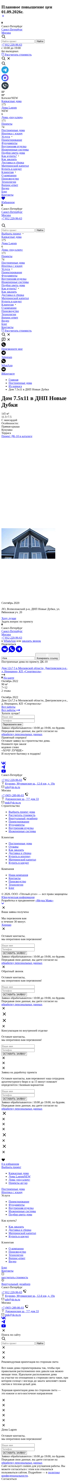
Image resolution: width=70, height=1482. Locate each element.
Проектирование (11, 139)
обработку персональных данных (21, 734)
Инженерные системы (15, 149)
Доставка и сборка (12, 162)
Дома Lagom (9, 107)
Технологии (8, 181)
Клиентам (7, 172)
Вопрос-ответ (9, 185)
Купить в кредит (11, 168)
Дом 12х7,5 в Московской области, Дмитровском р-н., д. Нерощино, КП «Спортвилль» (34, 670)
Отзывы (13, 846)
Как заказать (9, 159)
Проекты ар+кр (18, 1182)
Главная (13, 379)
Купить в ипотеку (20, 856)
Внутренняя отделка (13, 146)
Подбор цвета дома (13, 152)
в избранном (10, 1163)
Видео (5, 188)
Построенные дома (13, 130)
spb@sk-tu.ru (12, 787)
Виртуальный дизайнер (23, 818)
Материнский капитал (15, 165)
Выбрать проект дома (22, 811)
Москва (6, 32)
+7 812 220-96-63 (11, 44)
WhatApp (7, 365)
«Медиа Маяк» (44, 900)
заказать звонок (31, 640)
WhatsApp (10, 640)
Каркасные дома (11, 101)
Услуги (5, 136)
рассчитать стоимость (14, 1277)
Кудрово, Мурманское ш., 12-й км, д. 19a (30, 783)
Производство (10, 178)
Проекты (6, 123)
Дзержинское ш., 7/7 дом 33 (22, 799)
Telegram (6, 357)
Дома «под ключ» (12, 117)
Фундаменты (9, 143)
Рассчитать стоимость (22, 815)
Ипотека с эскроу (12, 133)
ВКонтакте (8, 373)
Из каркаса (15, 386)
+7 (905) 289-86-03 (12, 795)
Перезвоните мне (12, 348)
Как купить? (9, 156)
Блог (4, 191)
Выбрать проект (11, 233)
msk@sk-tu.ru (13, 802)
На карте (8, 677)
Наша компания (18, 875)
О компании (9, 175)
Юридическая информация (17, 897)
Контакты (7, 194)
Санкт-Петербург (12, 29)
